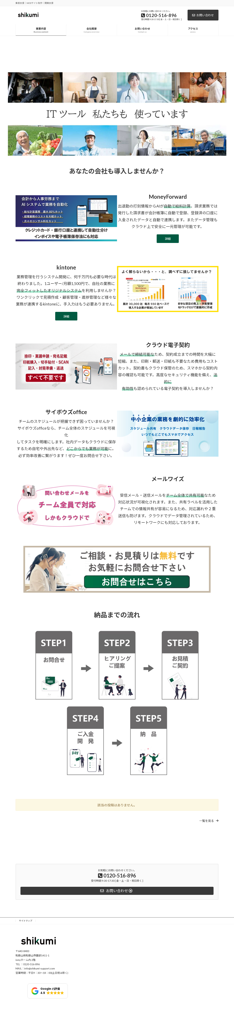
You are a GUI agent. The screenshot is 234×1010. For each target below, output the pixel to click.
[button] (208, 820)
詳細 (168, 238)
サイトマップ (25, 920)
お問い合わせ (205, 15)
